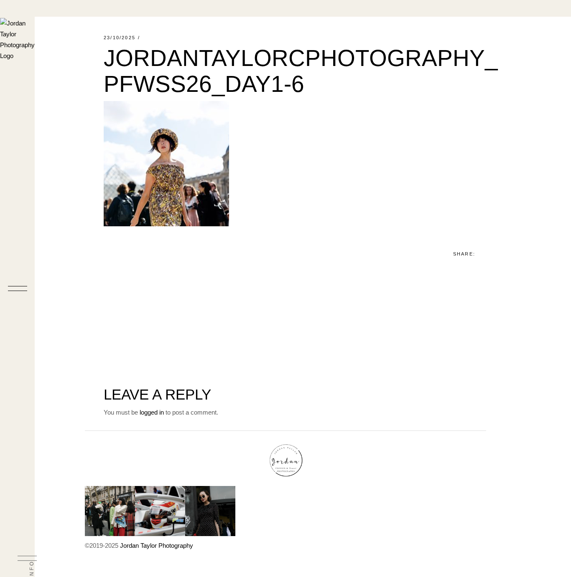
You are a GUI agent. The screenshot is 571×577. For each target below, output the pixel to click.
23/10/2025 (119, 37)
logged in (152, 412)
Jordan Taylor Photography (156, 545)
